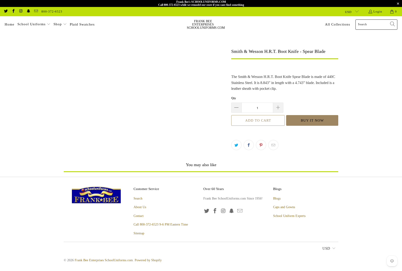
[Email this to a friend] (273, 145)
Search (138, 198)
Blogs (277, 198)
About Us (140, 207)
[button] (33, 25)
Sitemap (139, 233)
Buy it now (312, 120)
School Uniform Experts (289, 216)
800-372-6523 (51, 11)
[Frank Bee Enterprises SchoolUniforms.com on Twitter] (5, 11)
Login (377, 11)
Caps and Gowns (284, 207)
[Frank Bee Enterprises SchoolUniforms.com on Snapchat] (28, 11)
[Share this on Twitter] (236, 145)
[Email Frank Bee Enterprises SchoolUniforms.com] (36, 11)
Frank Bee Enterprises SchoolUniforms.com (104, 260)
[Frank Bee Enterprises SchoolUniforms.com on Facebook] (13, 11)
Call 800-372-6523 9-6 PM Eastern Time (161, 224)
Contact (139, 216)
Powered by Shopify (148, 260)
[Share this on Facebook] (249, 145)
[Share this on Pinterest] (261, 145)
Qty (233, 98)
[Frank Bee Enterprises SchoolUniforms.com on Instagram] (21, 11)
